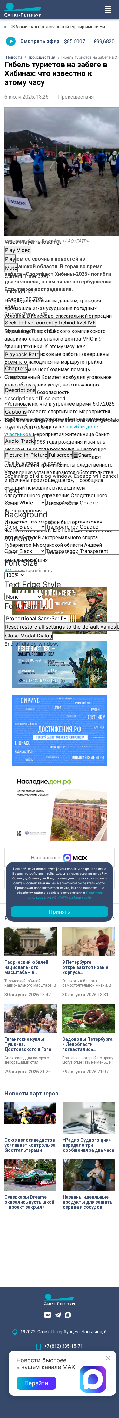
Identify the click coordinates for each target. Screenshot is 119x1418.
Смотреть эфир (39, 41)
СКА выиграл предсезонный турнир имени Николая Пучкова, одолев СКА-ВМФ (62, 26)
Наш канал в (46, 858)
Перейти (36, 1383)
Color (11, 502)
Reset (60, 626)
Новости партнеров (31, 1093)
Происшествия (76, 97)
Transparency (62, 502)
